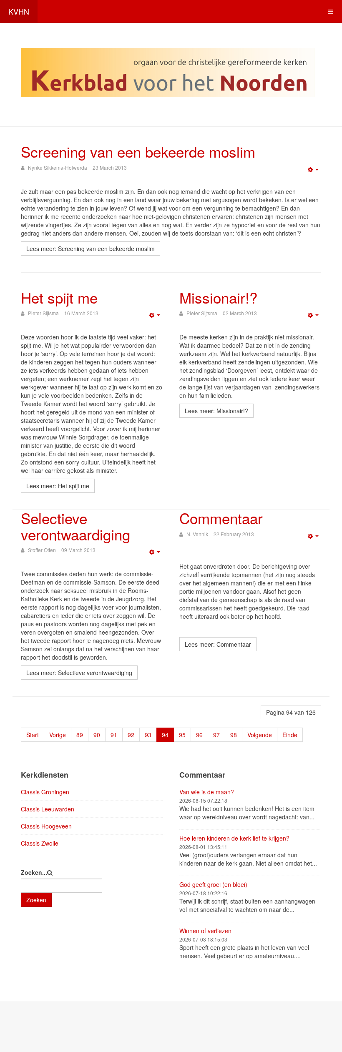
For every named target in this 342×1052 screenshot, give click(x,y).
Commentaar (221, 517)
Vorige (57, 735)
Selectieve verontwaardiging (75, 526)
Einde (289, 735)
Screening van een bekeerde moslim (138, 151)
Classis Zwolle (39, 843)
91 (114, 735)
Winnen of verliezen (205, 930)
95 (182, 735)
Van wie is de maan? (206, 792)
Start (32, 735)
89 (79, 735)
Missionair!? (218, 297)
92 (131, 735)
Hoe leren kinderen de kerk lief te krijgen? (234, 838)
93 (148, 735)
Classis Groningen (45, 792)
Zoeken (36, 900)
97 (216, 735)
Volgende (259, 735)
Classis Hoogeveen (46, 826)
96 (199, 735)
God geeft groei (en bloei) (213, 884)
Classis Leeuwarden (47, 809)
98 (233, 735)
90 (96, 735)
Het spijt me (59, 297)
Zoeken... (34, 872)
